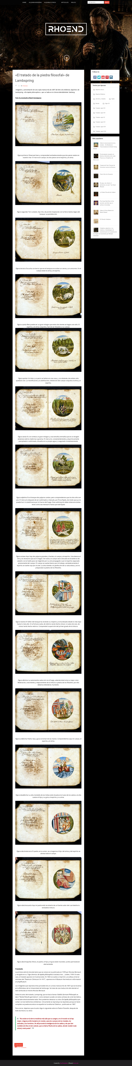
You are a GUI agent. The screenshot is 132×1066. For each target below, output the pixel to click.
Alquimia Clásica (50, 2)
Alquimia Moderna (35, 2)
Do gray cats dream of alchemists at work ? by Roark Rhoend (108, 185)
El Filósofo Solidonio (105, 219)
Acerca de (75, 1063)
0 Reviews (25, 86)
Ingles (73, 2)
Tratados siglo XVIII (101, 131)
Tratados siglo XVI (100, 122)
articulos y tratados (101, 98)
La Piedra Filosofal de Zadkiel (107, 192)
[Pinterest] (107, 77)
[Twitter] (99, 77)
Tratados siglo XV (100, 117)
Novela (97, 103)
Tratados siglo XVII (101, 126)
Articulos (64, 2)
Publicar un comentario (20, 1047)
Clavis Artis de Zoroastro (106, 174)
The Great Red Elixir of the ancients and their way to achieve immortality (107, 203)
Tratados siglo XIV (100, 108)
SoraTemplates (64, 1063)
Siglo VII (107, 103)
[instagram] (111, 77)
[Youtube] (103, 77)
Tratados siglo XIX (100, 112)
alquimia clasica (100, 89)
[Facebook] (95, 77)
